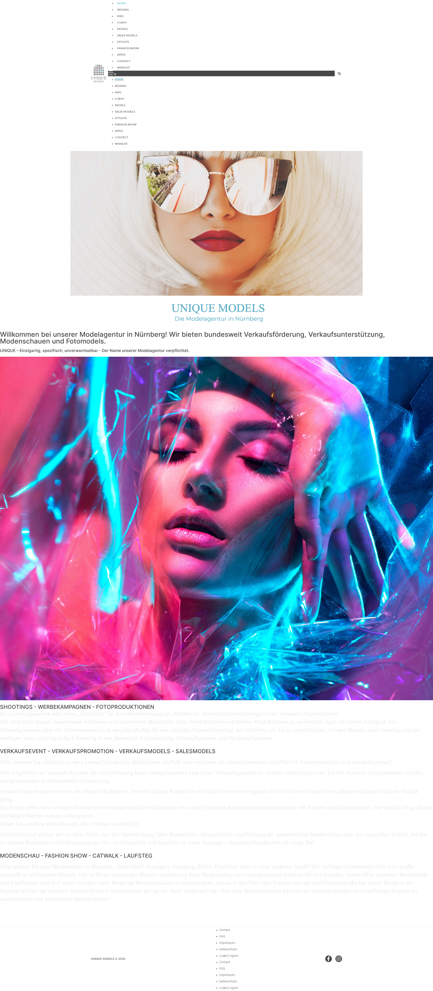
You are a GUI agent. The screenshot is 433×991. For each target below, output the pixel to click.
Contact (124, 61)
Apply (121, 54)
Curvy (122, 22)
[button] (221, 73)
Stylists (123, 41)
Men (120, 16)
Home (121, 3)
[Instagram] (338, 958)
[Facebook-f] (328, 958)
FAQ (222, 936)
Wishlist (123, 67)
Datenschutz (228, 949)
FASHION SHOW (128, 48)
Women (123, 9)
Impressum (227, 943)
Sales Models (127, 35)
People (122, 28)
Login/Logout (228, 955)
